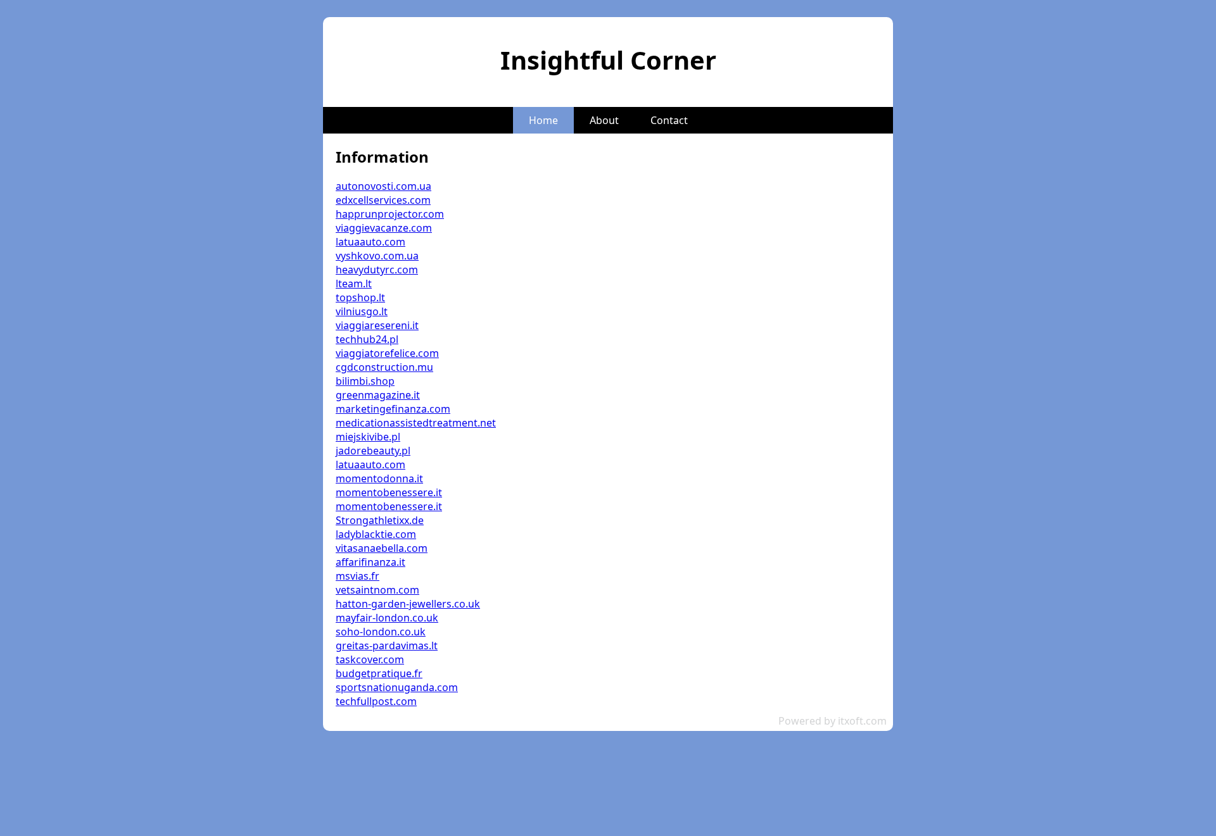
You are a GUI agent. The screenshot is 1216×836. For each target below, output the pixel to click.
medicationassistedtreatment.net (416, 423)
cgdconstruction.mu (384, 367)
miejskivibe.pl (368, 437)
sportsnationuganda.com (397, 687)
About (604, 120)
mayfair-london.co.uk (387, 618)
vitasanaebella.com (382, 548)
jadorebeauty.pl (373, 451)
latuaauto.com (370, 242)
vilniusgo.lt (362, 311)
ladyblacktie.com (376, 534)
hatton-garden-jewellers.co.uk (408, 604)
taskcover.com (370, 659)
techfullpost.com (376, 701)
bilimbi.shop (365, 381)
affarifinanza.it (370, 562)
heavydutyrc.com (377, 270)
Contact (669, 120)
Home (543, 120)
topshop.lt (360, 297)
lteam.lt (354, 283)
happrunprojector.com (390, 214)
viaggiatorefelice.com (387, 353)
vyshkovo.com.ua (377, 256)
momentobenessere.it (389, 492)
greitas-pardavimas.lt (387, 645)
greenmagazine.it (378, 395)
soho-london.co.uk (381, 632)
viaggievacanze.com (384, 228)
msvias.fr (357, 576)
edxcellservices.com (383, 200)
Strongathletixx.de (380, 520)
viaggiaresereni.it (377, 325)
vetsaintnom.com (377, 590)
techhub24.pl (367, 339)
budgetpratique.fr (379, 673)
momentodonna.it (379, 478)
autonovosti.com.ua (383, 186)
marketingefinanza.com (393, 409)
